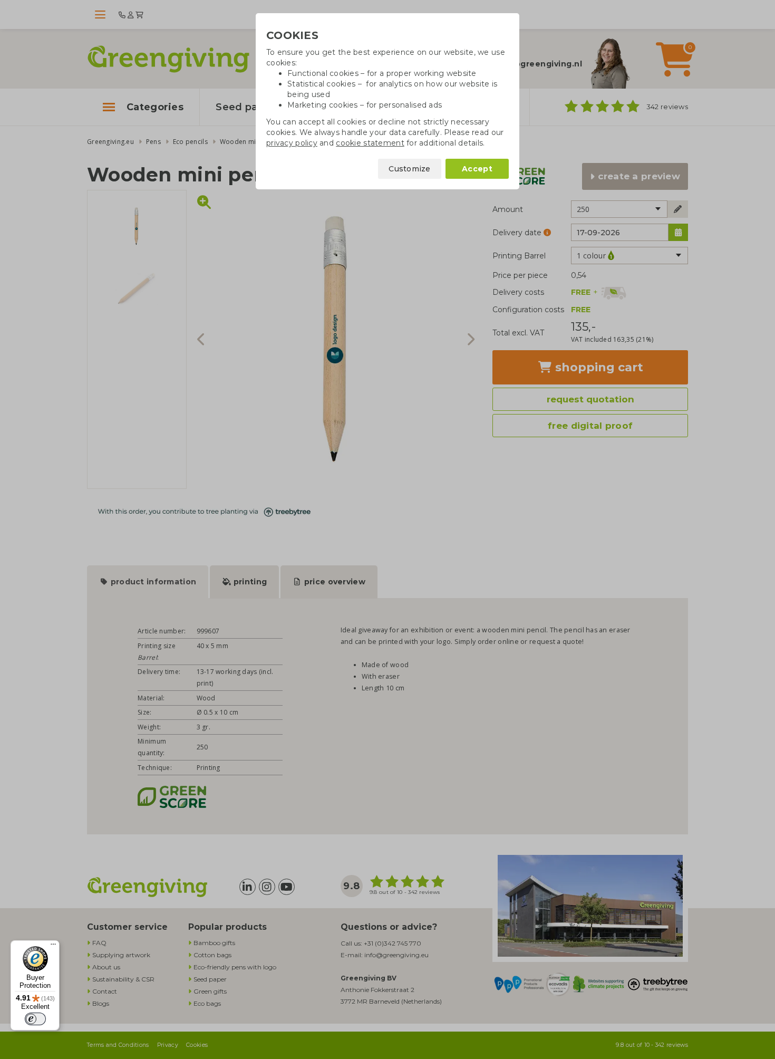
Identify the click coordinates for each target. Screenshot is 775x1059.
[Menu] (53, 946)
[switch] (35, 1019)
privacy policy (291, 143)
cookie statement (370, 143)
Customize (410, 169)
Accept (477, 169)
